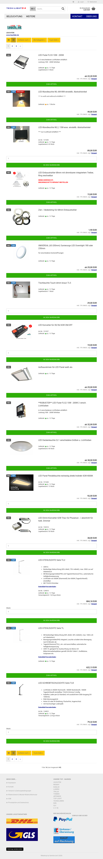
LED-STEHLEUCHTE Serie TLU (51, 560)
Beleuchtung (14, 16)
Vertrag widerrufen (14, 849)
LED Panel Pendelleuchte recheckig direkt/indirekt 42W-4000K (65, 476)
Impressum (12, 783)
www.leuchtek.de (12, 35)
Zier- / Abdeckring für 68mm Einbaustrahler (57, 210)
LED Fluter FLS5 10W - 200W (51, 55)
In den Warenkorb (51, 165)
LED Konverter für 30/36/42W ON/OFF (55, 325)
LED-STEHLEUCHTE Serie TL (51, 628)
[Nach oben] (96, 855)
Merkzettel (93, 2)
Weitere (30, 16)
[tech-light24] (16, 8)
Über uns (91, 16)
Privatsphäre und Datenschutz (18, 802)
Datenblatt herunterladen (47, 587)
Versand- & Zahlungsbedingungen (19, 791)
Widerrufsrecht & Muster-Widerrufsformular (22, 795)
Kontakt (77, 16)
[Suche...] (63, 9)
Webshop (44, 855)
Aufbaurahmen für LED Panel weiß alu (55, 367)
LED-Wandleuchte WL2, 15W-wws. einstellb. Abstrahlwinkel (64, 127)
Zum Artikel (51, 84)
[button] (73, 2)
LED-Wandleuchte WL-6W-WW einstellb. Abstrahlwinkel (62, 92)
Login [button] (81, 2)
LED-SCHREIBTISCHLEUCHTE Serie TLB (56, 683)
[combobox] (23, 40)
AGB (9, 799)
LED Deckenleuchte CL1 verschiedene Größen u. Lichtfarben (64, 440)
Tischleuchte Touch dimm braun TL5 (54, 283)
